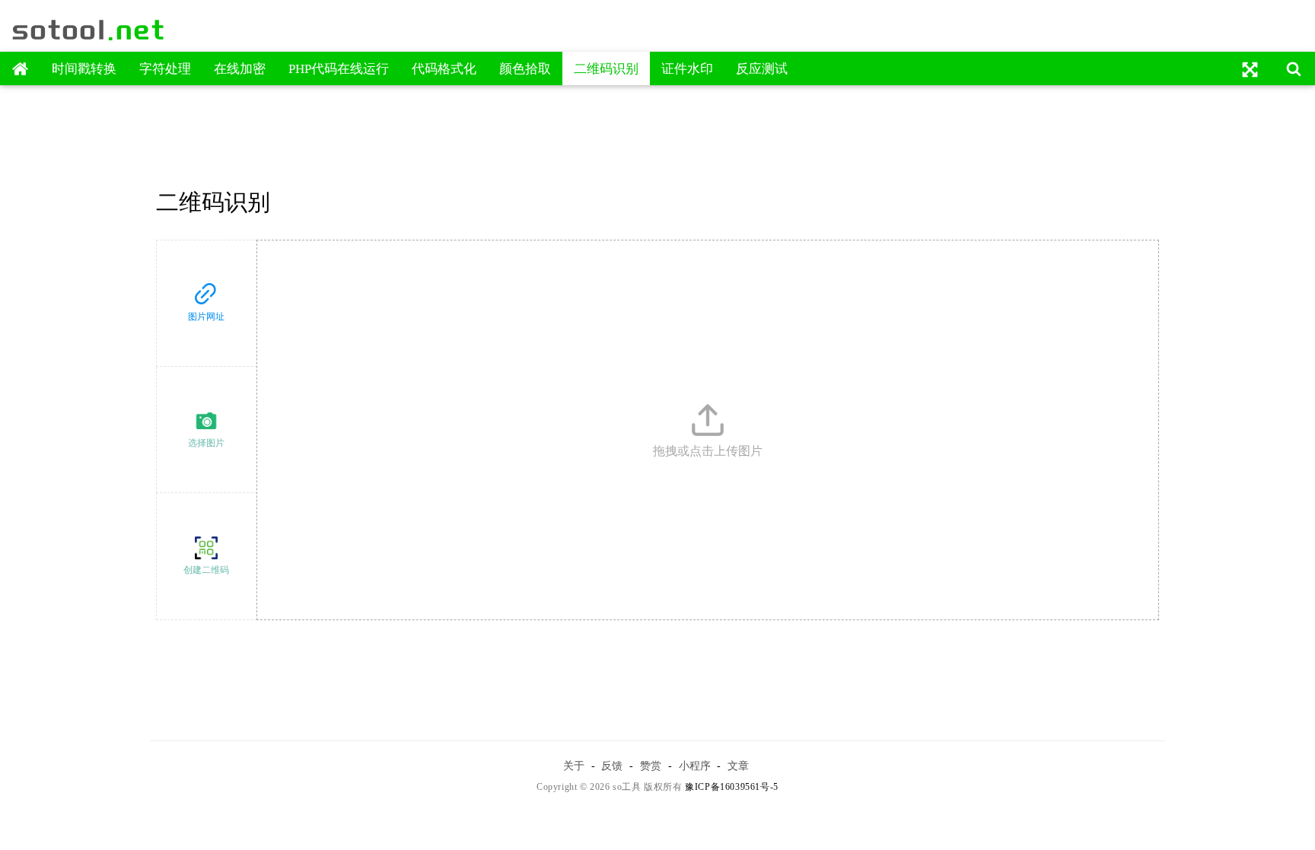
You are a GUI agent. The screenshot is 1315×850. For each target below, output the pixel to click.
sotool (89, 29)
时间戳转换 (84, 69)
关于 (573, 765)
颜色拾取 (525, 69)
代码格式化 (444, 69)
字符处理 (165, 69)
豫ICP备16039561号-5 (731, 787)
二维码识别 (606, 69)
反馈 (611, 765)
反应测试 (762, 69)
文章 (738, 765)
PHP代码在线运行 (338, 69)
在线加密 (240, 69)
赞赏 (650, 765)
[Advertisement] (658, 131)
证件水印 (687, 69)
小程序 (695, 765)
